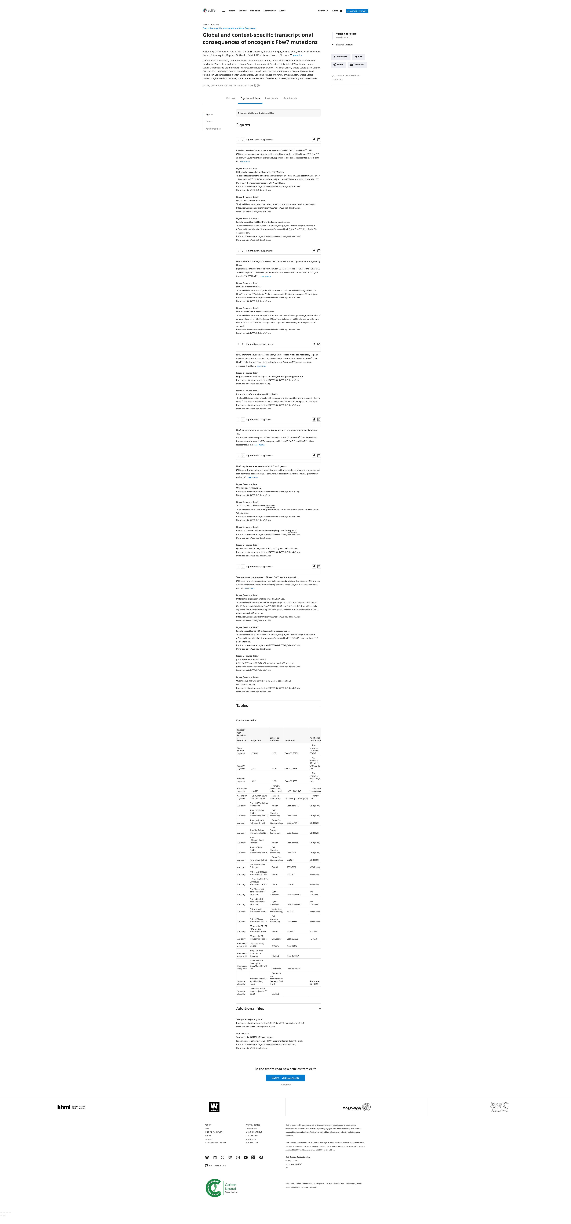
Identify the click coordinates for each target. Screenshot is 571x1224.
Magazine (255, 11)
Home (232, 11)
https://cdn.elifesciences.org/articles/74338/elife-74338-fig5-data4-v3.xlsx (268, 552)
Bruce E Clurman (280, 55)
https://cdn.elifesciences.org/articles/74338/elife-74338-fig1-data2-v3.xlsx (268, 207)
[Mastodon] (230, 1159)
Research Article (211, 24)
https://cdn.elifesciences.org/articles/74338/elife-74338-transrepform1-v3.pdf (270, 1023)
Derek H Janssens (252, 51)
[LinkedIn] (215, 1159)
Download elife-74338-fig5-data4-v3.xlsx (253, 555)
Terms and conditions (215, 1143)
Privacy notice (285, 1084)
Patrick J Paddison (258, 55)
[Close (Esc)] (1, 1212)
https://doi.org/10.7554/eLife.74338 (235, 85)
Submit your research (357, 11)
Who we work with (214, 1132)
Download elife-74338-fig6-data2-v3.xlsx (253, 649)
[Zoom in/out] (10, 1212)
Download (342, 57)
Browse (243, 11)
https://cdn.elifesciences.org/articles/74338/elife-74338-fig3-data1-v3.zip (267, 380)
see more (244, 161)
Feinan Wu (235, 51)
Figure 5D (270, 505)
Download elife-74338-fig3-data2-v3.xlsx (253, 408)
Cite (360, 57)
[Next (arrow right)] (4, 1215)
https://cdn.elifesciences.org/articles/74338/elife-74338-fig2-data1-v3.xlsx (268, 297)
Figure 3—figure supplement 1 (288, 376)
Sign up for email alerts (285, 1077)
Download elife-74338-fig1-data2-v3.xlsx (253, 211)
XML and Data (252, 1143)
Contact (209, 1139)
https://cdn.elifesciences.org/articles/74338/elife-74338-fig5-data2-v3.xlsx (268, 516)
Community (269, 11)
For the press (252, 1135)
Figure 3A (265, 376)
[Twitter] (222, 1159)
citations (337, 79)
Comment (359, 65)
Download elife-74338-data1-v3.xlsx (251, 1048)
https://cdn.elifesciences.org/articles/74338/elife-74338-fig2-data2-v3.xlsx (268, 329)
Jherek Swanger (272, 51)
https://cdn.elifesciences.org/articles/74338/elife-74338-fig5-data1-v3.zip (267, 491)
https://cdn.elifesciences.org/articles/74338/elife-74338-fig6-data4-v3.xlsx (268, 688)
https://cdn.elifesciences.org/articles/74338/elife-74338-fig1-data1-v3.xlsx (268, 186)
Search (321, 11)
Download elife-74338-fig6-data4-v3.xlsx (253, 691)
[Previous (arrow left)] (1, 1215)
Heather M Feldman (308, 51)
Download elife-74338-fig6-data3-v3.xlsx (253, 670)
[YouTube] (246, 1159)
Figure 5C (256, 488)
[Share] (4, 1212)
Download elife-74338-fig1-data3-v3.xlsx (253, 240)
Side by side (290, 98)
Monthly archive (254, 1132)
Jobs (207, 1128)
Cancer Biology (210, 28)
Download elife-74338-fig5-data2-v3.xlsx (253, 520)
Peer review (271, 98)
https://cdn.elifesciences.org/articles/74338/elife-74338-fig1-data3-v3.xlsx (268, 236)
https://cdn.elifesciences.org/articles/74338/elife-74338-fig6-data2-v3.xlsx (268, 645)
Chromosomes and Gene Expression (237, 28)
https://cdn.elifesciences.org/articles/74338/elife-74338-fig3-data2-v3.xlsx (268, 405)
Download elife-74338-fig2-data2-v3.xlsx (253, 333)
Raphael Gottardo (236, 55)
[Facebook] (261, 1159)
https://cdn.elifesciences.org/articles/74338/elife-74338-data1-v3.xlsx (266, 1044)
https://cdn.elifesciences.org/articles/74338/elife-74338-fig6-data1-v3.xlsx (268, 616)
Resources (251, 1139)
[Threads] (253, 1159)
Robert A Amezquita (214, 55)
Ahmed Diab (289, 51)
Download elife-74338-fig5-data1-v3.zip (253, 495)
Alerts (335, 11)
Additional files (213, 128)
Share (340, 65)
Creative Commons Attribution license (341, 1184)
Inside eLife (251, 1128)
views (337, 75)
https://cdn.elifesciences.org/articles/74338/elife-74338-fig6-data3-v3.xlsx (268, 666)
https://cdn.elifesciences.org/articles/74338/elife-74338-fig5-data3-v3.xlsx (268, 534)
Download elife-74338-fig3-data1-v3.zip (253, 383)
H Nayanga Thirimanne (216, 51)
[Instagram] (238, 1159)
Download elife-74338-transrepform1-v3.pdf (255, 1026)
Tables (209, 121)
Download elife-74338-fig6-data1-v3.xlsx (253, 620)
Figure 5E (292, 530)
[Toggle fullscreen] (7, 1212)
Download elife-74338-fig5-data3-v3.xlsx (253, 538)
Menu (224, 11)
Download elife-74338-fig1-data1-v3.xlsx (253, 190)
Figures (250, 98)
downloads (352, 75)
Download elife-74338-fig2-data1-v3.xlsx (253, 301)
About (282, 11)
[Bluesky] (207, 1159)
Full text (230, 98)
